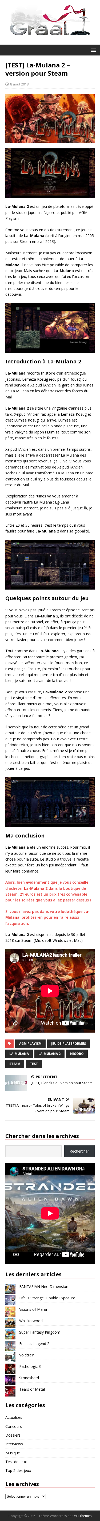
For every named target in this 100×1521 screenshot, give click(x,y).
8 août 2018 (19, 84)
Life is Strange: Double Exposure (47, 1297)
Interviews (14, 1443)
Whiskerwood (31, 1320)
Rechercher (79, 1151)
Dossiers (13, 1435)
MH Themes (82, 1516)
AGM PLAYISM (30, 1043)
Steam (14, 1064)
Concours (13, 1426)
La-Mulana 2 (49, 1053)
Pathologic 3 (30, 1366)
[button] (93, 50)
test (34, 1064)
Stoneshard (29, 1377)
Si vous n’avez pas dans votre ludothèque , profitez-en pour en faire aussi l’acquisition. (47, 917)
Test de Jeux (16, 1461)
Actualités (13, 1417)
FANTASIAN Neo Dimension (43, 1286)
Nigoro (77, 1053)
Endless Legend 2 (34, 1343)
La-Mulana (19, 1053)
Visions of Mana (33, 1309)
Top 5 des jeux (18, 1470)
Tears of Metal (32, 1389)
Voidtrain (26, 1354)
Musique (12, 1452)
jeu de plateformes (68, 1043)
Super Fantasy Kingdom (39, 1332)
